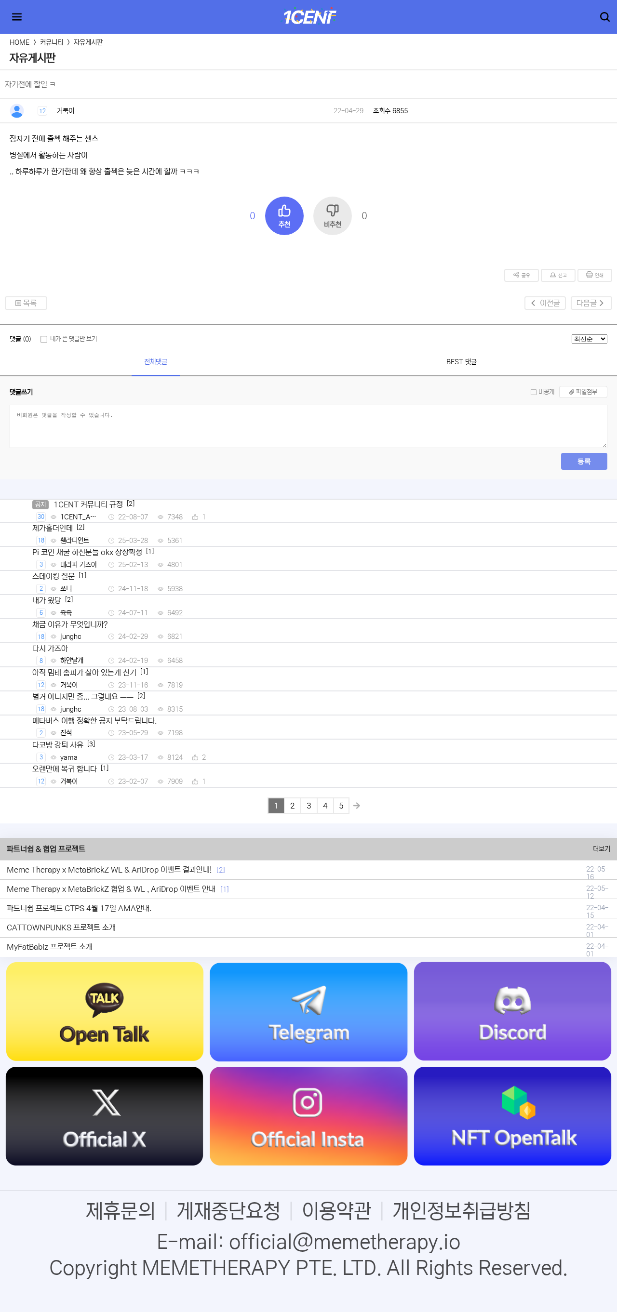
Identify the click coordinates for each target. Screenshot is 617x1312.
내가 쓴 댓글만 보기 (73, 339)
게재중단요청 (228, 1211)
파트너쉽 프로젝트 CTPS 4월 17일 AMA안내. (79, 908)
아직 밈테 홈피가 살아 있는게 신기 (84, 672)
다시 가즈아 (50, 648)
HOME (19, 42)
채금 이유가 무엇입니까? (70, 624)
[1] (224, 889)
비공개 (546, 392)
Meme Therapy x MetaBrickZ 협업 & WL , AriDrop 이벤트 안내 (111, 889)
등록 (584, 461)
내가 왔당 (46, 600)
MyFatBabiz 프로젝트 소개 (50, 946)
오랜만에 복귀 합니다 (64, 769)
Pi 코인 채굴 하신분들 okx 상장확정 (87, 552)
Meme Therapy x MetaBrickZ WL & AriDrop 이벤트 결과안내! (109, 869)
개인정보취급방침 (461, 1211)
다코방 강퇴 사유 (57, 745)
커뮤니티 (51, 42)
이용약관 (336, 1211)
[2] (220, 870)
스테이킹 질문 (53, 576)
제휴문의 (120, 1211)
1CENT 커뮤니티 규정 (88, 504)
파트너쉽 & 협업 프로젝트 (46, 849)
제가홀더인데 (52, 528)
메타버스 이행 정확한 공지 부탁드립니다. (94, 720)
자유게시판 (88, 42)
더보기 (601, 849)
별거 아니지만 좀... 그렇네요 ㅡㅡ (83, 696)
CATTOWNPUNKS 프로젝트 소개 (61, 927)
